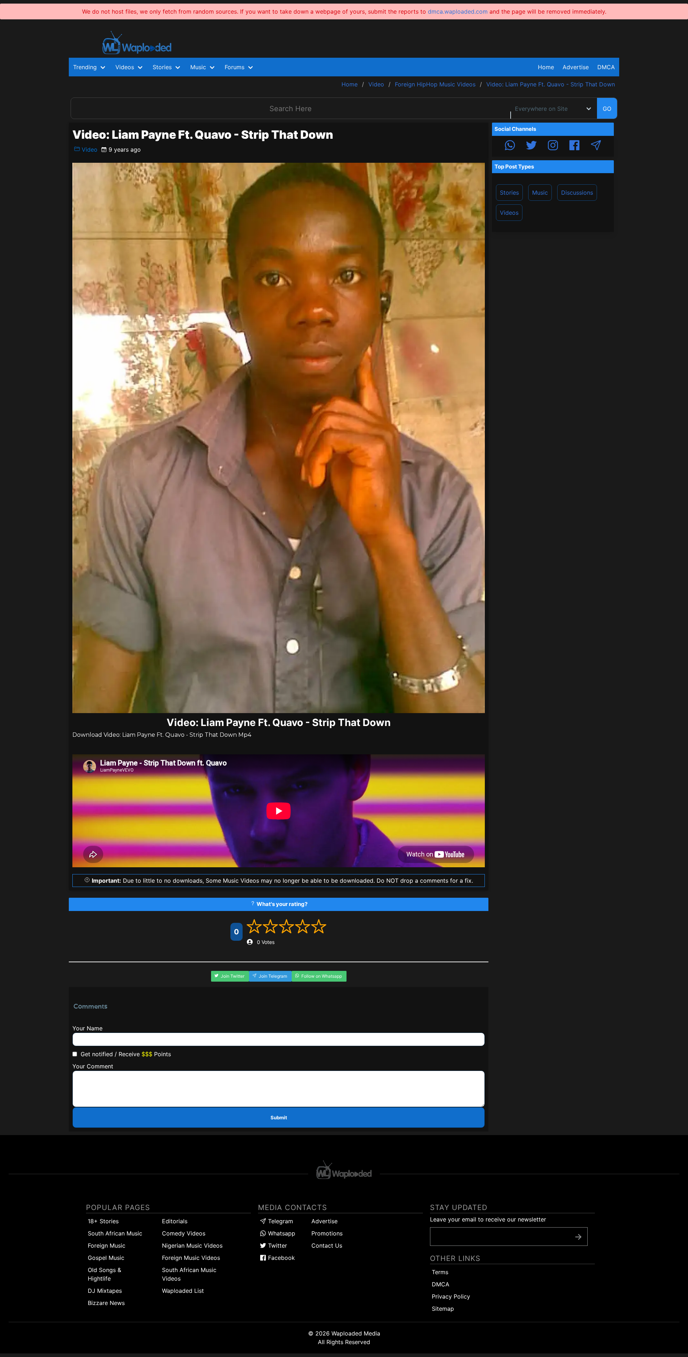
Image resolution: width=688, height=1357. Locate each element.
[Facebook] (574, 146)
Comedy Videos (183, 1233)
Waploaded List (183, 1290)
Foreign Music (106, 1245)
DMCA (606, 67)
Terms (440, 1272)
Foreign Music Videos (191, 1257)
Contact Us (326, 1245)
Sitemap (443, 1308)
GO (607, 108)
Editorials (174, 1221)
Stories (509, 192)
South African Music (115, 1233)
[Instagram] (552, 146)
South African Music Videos (189, 1274)
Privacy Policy (451, 1296)
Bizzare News (106, 1302)
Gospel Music (106, 1257)
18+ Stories (103, 1221)
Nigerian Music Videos (192, 1245)
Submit (279, 1117)
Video (88, 149)
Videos (509, 212)
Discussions (577, 192)
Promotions (327, 1233)
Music (540, 192)
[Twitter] (531, 146)
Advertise (324, 1221)
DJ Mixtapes (105, 1290)
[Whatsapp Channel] (509, 146)
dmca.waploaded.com (458, 11)
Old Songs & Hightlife (104, 1274)
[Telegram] (595, 146)
